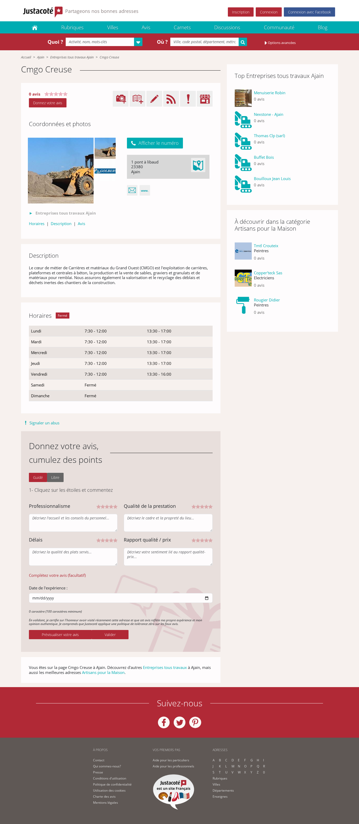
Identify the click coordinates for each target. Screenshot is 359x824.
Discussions (227, 27)
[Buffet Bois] (243, 162)
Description (61, 223)
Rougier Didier (267, 299)
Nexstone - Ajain (268, 114)
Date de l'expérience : (48, 587)
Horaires (36, 223)
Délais (36, 540)
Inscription (240, 11)
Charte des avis (104, 796)
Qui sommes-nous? (107, 766)
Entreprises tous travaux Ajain (72, 57)
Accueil (26, 57)
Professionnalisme (49, 506)
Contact (98, 760)
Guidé (38, 477)
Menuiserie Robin (269, 92)
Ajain (40, 57)
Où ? (162, 41)
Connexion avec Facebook (309, 11)
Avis (146, 27)
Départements (223, 790)
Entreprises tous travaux (165, 667)
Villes (112, 27)
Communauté (279, 27)
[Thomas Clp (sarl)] (243, 141)
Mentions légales (105, 803)
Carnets (182, 27)
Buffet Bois (264, 157)
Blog (322, 27)
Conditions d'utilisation (109, 778)
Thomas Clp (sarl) (269, 135)
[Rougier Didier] (243, 308)
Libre (55, 477)
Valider (110, 634)
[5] (115, 506)
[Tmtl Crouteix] (243, 253)
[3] (107, 506)
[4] (111, 506)
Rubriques (72, 27)
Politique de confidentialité (112, 784)
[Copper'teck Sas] (243, 281)
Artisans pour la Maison (103, 672)
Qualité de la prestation (150, 506)
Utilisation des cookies (109, 790)
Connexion (269, 11)
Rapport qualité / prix (147, 540)
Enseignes (220, 796)
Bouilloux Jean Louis (272, 178)
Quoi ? (55, 41)
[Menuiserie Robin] (243, 98)
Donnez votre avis (47, 102)
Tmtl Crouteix (266, 245)
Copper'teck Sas (268, 272)
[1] (98, 506)
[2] (103, 506)
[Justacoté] (34, 27)
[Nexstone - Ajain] (243, 119)
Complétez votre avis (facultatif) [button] (57, 575)
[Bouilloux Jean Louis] (243, 184)
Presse (98, 772)
